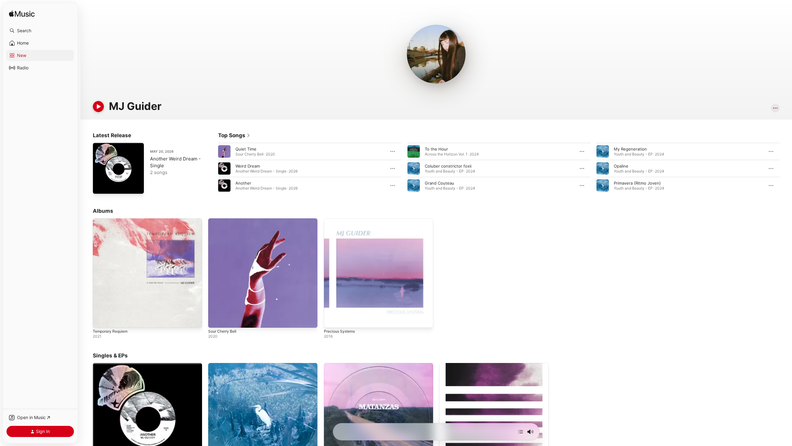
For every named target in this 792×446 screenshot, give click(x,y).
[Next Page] (785, 168)
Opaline (621, 166)
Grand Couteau (439, 183)
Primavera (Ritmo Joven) (637, 183)
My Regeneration (630, 148)
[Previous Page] (212, 168)
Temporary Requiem (112, 220)
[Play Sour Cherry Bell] (216, 320)
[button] (40, 30)
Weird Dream (247, 166)
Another (243, 183)
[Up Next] (520, 431)
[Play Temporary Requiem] (100, 320)
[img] (22, 14)
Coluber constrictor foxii (448, 166)
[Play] (98, 106)
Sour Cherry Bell (223, 220)
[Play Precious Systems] (331, 320)
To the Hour (436, 148)
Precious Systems (341, 220)
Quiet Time (245, 148)
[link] (234, 135)
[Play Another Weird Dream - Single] (100, 186)
